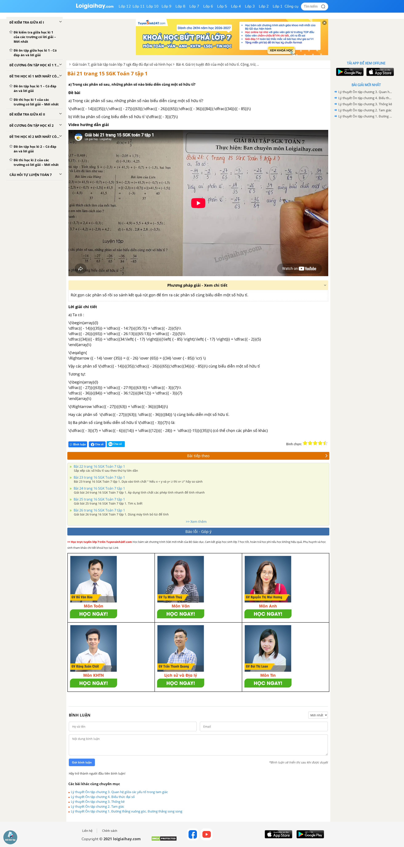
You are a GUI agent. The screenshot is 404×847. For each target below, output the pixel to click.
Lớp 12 (125, 6)
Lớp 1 (278, 6)
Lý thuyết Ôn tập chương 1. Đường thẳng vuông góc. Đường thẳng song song (126, 811)
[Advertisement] (366, 186)
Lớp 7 (194, 6)
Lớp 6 (208, 6)
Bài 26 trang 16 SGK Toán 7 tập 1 (99, 510)
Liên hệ (87, 830)
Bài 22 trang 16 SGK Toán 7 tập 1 (99, 466)
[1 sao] (305, 443)
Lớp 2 (264, 6)
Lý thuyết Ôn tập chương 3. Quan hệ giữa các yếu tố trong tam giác (119, 792)
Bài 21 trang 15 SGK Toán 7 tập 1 (107, 73)
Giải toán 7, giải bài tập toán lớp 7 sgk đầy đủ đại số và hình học (122, 64)
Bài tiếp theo (198, 455)
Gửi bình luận (82, 762)
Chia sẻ (99, 444)
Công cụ (291, 6)
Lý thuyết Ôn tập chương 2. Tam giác (97, 806)
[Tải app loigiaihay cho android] (349, 72)
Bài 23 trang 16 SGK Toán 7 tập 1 (99, 477)
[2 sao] (310, 443)
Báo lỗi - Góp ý (198, 531)
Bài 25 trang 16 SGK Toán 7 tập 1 (99, 499)
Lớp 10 (152, 6)
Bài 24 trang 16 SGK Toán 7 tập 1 (99, 488)
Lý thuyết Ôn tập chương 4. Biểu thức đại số (103, 797)
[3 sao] (315, 443)
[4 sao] (320, 443)
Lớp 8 (180, 6)
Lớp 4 (236, 6)
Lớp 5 (222, 6)
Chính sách (109, 830)
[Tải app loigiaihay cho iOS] (379, 72)
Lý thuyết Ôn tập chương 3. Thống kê (98, 801)
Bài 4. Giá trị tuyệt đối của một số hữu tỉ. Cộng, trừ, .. (217, 64)
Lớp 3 (250, 6)
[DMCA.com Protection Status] (164, 840)
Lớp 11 (139, 6)
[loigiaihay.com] (95, 8)
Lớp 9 (166, 6)
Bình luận (79, 444)
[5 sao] (325, 443)
